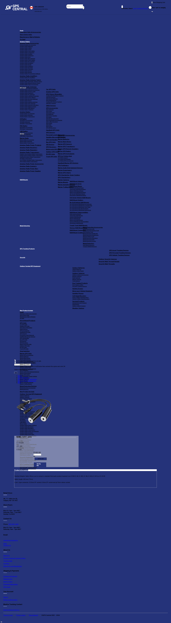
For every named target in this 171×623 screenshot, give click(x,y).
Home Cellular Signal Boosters (80, 297)
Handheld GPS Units (52, 130)
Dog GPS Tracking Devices (79, 286)
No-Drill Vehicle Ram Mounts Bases (79, 208)
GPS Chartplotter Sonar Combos (69, 175)
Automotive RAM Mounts (76, 215)
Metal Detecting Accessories (93, 227)
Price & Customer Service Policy (14, 558)
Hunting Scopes (77, 289)
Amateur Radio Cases (25, 49)
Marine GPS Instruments (66, 154)
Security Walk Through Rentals (109, 261)
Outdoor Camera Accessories (80, 275)
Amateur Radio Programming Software (30, 73)
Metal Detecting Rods (88, 239)
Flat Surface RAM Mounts (76, 223)
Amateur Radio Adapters (26, 66)
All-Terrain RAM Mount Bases (77, 194)
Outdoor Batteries (78, 268)
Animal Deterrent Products (79, 303)
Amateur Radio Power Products (28, 425)
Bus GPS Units (23, 339)
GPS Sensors (50, 132)
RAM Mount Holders (76, 200)
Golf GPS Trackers (51, 103)
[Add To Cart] (40, 458)
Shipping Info (7, 579)
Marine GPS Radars (64, 151)
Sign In (5, 597)
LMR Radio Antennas (25, 134)
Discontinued (33, 615)
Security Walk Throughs (107, 264)
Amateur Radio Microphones (27, 58)
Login (134, 8)
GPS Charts (49, 123)
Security (22, 257)
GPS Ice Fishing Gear (65, 156)
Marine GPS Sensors (65, 144)
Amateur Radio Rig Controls (27, 61)
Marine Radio (23, 424)
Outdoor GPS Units (25, 346)
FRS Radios (23, 420)
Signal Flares (75, 304)
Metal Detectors (88, 243)
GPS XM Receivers (51, 128)
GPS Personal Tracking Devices (120, 253)
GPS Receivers (24, 343)
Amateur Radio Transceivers (27, 430)
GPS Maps (49, 117)
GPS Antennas (50, 109)
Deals (21, 30)
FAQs (5, 544)
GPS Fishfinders (63, 165)
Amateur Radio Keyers (26, 70)
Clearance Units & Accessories (30, 32)
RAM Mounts (24, 180)
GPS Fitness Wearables (54, 94)
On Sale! (22, 39)
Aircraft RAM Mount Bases (77, 188)
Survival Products (78, 301)
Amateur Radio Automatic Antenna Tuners (31, 81)
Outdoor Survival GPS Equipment (30, 266)
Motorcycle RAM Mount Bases (78, 192)
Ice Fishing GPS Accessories (65, 160)
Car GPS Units (51, 89)
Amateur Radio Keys (25, 57)
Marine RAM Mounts (75, 218)
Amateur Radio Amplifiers (28, 76)
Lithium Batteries (76, 269)
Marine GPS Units (26, 353)
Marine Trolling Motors (26, 384)
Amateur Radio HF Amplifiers (27, 77)
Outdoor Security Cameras (108, 259)
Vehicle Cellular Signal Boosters (80, 299)
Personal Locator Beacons (27, 335)
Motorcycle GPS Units (25, 344)
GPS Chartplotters (64, 177)
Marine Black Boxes (64, 142)
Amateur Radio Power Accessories (29, 431)
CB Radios (22, 419)
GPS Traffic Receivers (52, 121)
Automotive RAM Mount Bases (78, 189)
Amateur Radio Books (25, 64)
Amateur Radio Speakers (26, 63)
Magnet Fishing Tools (88, 236)
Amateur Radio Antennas (28, 87)
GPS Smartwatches (51, 100)
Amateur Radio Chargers (26, 69)
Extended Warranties (10, 584)
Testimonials (7, 561)
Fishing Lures (61, 137)
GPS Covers (49, 126)
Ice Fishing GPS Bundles (64, 159)
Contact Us (7, 545)
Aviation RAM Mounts (75, 217)
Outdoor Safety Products (79, 306)
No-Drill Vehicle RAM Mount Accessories (81, 204)
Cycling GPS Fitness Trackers (54, 102)
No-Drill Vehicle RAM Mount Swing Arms (80, 210)
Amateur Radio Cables (26, 48)
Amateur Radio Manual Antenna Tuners (30, 83)
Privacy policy (20, 615)
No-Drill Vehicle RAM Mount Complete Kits (81, 205)
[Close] (152, 11)
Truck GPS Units (24, 349)
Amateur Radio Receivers (26, 427)
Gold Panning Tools (88, 232)
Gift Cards (6, 587)
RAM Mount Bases (76, 186)
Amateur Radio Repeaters (27, 428)
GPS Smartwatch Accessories (54, 120)
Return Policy (7, 582)
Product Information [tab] (21, 470)
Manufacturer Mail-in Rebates (30, 37)
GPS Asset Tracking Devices (119, 250)
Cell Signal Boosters (79, 296)
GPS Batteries (49, 114)
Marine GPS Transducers (66, 146)
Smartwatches (25, 351)
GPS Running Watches (52, 99)
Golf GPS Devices (50, 97)
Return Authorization (10, 600)
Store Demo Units (26, 35)
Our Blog (6, 564)
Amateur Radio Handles (26, 54)
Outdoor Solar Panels (78, 271)
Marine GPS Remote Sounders (68, 149)
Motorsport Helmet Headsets (82, 291)
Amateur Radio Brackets (26, 67)
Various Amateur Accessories (28, 45)
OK (16, 372)
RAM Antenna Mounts (75, 214)
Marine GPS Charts (64, 173)
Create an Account (142, 8)
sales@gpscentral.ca (10, 540)
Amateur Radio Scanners (26, 433)
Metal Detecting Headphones (91, 235)
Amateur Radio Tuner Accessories (29, 84)
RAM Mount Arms (75, 184)
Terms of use (8, 615)
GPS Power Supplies (51, 115)
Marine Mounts (24, 381)
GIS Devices (23, 341)
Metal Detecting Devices (28, 386)
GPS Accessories (52, 108)
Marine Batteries (63, 139)
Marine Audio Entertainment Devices (70, 168)
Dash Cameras (76, 278)
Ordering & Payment (10, 576)
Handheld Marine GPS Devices (68, 163)
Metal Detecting (25, 226)
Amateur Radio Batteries (26, 46)
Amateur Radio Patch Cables (27, 60)
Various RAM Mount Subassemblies (79, 221)
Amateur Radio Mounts (26, 72)
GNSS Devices (51, 106)
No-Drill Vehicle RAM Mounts (79, 202)
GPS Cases (49, 111)
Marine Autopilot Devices (26, 382)
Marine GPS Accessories (66, 135)
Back (19, 383)
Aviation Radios (24, 417)
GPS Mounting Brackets (52, 118)
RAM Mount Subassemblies (79, 212)
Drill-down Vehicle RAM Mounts (80, 198)
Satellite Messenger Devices (27, 336)
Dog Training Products (80, 283)
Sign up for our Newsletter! (12, 566)
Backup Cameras (76, 276)
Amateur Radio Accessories (29, 43)
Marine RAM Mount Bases (76, 191)
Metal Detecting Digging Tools (91, 230)
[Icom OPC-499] (34, 409)
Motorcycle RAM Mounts (76, 220)
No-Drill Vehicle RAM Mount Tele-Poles (80, 207)
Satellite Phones (78, 293)
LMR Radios (23, 422)
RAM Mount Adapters (77, 181)
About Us (6, 556)
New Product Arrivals (26, 310)
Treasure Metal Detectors (90, 246)
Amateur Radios (25, 42)
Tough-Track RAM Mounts (78, 225)
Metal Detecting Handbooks (90, 233)
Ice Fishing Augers (63, 157)
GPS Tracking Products (27, 249)
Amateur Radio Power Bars (27, 434)
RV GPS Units (23, 347)
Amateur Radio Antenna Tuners (30, 80)
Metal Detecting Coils (88, 229)
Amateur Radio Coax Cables (27, 51)
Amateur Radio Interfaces (26, 55)
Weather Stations (78, 308)
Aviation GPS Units (52, 92)
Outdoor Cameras (78, 273)
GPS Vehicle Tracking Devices (119, 255)
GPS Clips (48, 125)
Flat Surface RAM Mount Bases (78, 195)
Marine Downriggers (65, 170)
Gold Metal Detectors (88, 245)
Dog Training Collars (77, 285)
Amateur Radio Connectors (27, 52)
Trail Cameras (76, 281)
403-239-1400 (13, 524)
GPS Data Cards (50, 112)
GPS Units (23, 323)
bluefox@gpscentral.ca (11, 610)
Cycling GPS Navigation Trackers (55, 95)
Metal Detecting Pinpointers (90, 238)
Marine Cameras (63, 180)
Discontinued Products (27, 321)
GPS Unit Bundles (24, 338)
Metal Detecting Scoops (89, 241)
